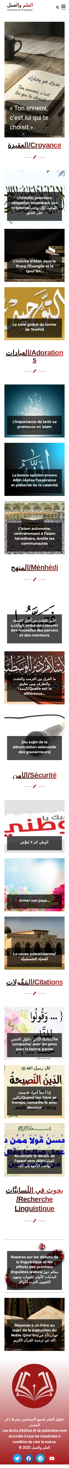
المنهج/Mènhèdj (34, 567)
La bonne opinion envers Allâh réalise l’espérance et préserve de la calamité (34, 480)
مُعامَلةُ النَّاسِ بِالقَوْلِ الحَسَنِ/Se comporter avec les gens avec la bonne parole (34, 1044)
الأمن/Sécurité (34, 775)
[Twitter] (17, 1458)
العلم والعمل (20, 5)
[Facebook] (28, 1458)
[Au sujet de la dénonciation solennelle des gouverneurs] (34, 747)
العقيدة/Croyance (34, 145)
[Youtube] (51, 1458)
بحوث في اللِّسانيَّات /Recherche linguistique (34, 1199)
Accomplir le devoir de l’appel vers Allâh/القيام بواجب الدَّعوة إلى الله (34, 1161)
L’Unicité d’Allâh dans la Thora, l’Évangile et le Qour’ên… (34, 266)
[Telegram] (40, 1458)
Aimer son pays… (34, 900)
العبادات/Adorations (34, 356)
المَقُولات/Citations (34, 982)
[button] (34, 79)
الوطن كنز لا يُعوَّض (34, 842)
